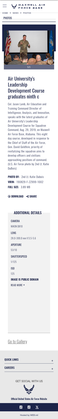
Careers (9, 367)
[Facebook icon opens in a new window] (21, 407)
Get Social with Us (29, 381)
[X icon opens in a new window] (37, 407)
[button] (5, 6)
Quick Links (11, 359)
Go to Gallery (17, 341)
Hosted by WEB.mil (29, 415)
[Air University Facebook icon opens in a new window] (29, 407)
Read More (17, 285)
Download (17, 196)
